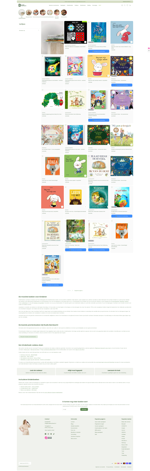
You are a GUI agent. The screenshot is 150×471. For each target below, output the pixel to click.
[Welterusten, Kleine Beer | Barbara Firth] (98, 197)
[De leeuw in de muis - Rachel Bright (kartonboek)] (75, 197)
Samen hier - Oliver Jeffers (27, 356)
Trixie (123, 453)
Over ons (73, 430)
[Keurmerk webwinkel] (50, 437)
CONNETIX (124, 426)
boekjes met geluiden (39, 303)
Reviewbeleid (123, 466)
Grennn (123, 430)
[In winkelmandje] (85, 42)
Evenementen (74, 428)
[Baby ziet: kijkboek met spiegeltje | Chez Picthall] (75, 32)
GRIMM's (124, 432)
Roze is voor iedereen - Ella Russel (29, 390)
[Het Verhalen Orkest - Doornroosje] (122, 166)
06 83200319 (47, 421)
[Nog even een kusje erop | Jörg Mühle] (52, 197)
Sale (96, 434)
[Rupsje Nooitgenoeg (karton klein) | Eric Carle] (52, 100)
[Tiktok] (53, 434)
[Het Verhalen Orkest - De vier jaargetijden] (52, 135)
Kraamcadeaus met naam (101, 428)
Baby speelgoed (98, 432)
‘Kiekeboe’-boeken (124, 301)
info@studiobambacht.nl (50, 423)
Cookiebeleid (116, 466)
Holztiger (124, 434)
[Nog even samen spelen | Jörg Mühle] (75, 166)
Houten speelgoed (99, 426)
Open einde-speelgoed (100, 421)
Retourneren (74, 438)
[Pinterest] (51, 434)
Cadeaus (76, 5)
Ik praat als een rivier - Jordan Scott (29, 388)
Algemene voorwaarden (100, 466)
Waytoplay (124, 455)
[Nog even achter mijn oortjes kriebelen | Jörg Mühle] (122, 32)
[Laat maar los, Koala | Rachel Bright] (52, 166)
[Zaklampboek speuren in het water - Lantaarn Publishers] (75, 135)
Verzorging (94, 5)
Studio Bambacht (126, 449)
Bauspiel (124, 423)
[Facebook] (45, 434)
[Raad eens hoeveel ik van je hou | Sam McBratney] (52, 231)
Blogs (72, 423)
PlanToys (124, 442)
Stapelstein (124, 447)
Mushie (123, 438)
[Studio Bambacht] (22, 5)
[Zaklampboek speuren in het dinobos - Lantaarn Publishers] (52, 66)
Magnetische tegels (99, 423)
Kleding (89, 5)
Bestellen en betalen (76, 432)
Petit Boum (124, 440)
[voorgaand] (54, 2)
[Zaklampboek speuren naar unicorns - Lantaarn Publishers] (75, 66)
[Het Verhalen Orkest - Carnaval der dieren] (98, 135)
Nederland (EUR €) (126, 1)
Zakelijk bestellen (75, 426)
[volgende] (96, 2)
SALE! (100, 5)
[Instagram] (48, 434)
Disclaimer (129, 466)
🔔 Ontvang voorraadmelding (99, 51)
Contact (73, 421)
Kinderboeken (70, 5)
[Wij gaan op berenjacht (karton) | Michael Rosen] (122, 135)
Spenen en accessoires (54, 5)
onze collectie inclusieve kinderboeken (53, 392)
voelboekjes (24, 303)
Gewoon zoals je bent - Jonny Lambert (30, 386)
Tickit (123, 451)
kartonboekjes (115, 301)
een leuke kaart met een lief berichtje (105, 362)
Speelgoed (63, 5)
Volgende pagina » (78, 290)
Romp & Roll (124, 444)
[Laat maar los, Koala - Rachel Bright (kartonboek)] (122, 231)
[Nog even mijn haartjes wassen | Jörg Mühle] (98, 66)
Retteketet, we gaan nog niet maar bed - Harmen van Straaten (35, 359)
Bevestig (84, 409)
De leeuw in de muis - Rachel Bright (29, 354)
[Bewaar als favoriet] (65, 22)
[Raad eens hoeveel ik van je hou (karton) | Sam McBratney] (98, 166)
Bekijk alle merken (126, 421)
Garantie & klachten (75, 436)
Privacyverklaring (109, 466)
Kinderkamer (83, 5)
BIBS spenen (98, 430)
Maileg (123, 436)
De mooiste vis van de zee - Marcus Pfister (31, 358)
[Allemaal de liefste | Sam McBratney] (75, 100)
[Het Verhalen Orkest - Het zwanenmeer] (122, 100)
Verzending (73, 434)
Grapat (123, 428)
